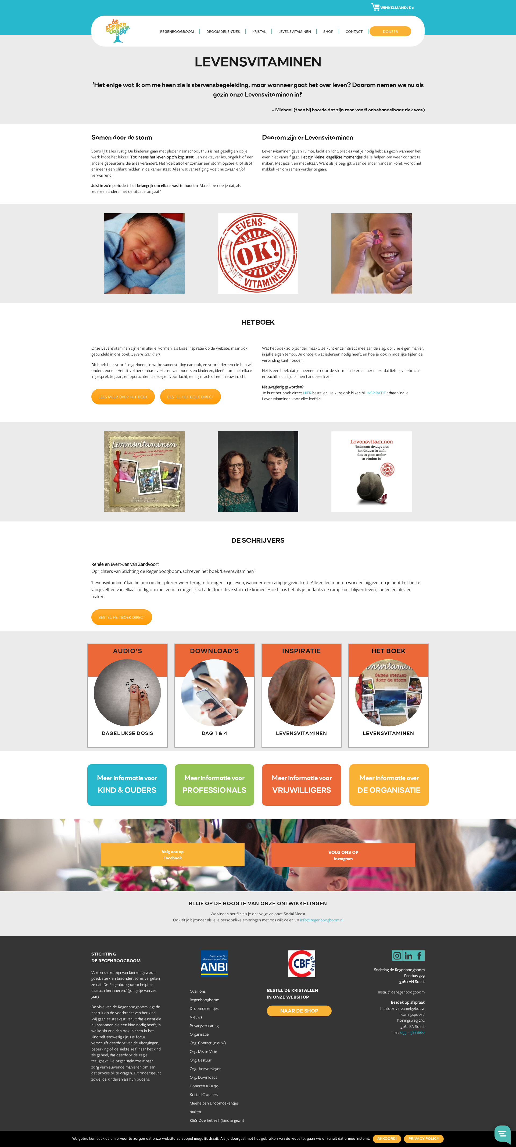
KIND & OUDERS (127, 791)
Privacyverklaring (204, 1025)
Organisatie (199, 1034)
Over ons (198, 991)
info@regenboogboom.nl (321, 919)
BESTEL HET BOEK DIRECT (190, 396)
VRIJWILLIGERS (301, 791)
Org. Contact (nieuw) (208, 1042)
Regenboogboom (204, 999)
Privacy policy (423, 1139)
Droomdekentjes (204, 1008)
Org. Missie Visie (203, 1051)
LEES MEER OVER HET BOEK (123, 396)
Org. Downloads (203, 1077)
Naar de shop (299, 1011)
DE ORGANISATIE (388, 791)
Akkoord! (387, 1139)
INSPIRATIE (376, 392)
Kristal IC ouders (204, 1094)
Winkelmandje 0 (396, 7)
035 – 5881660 (412, 1032)
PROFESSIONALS (214, 791)
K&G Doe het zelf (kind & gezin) (217, 1120)
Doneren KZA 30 (204, 1085)
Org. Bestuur (201, 1060)
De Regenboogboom (119, 31)
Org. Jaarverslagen (205, 1068)
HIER (307, 392)
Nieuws (196, 1017)
